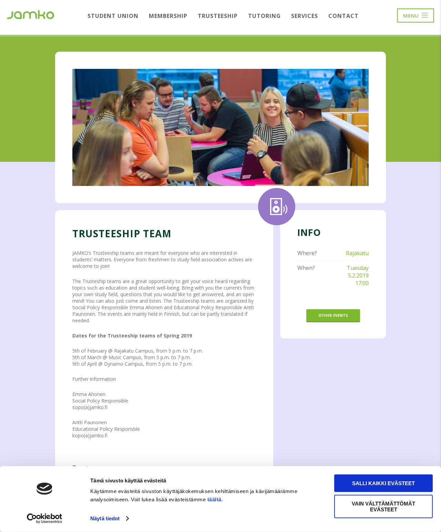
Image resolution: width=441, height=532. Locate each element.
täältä (214, 499)
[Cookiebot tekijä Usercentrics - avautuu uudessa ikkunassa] (44, 518)
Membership (168, 16)
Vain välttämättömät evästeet (383, 506)
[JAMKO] (30, 14)
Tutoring (264, 16)
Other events (333, 315)
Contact (343, 16)
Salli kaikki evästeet (383, 483)
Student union (113, 16)
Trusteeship (218, 16)
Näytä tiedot (105, 518)
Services (304, 16)
